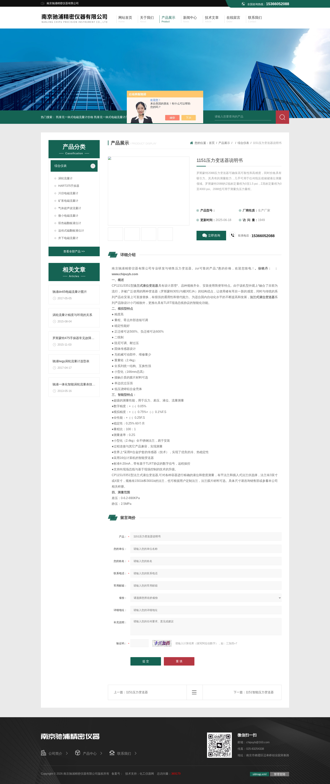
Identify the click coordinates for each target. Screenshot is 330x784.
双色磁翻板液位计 (69, 223)
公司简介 (55, 753)
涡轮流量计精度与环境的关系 (72, 315)
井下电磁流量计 (68, 238)
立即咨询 (214, 235)
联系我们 (124, 753)
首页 (212, 142)
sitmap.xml (259, 774)
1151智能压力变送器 (260, 692)
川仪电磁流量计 (68, 193)
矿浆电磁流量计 (68, 200)
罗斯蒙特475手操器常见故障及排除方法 (80, 338)
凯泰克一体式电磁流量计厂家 (112, 117)
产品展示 (224, 142)
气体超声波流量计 (69, 208)
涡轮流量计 (65, 178)
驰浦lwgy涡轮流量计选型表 (71, 361)
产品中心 (90, 753)
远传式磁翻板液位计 (71, 230)
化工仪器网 (147, 773)
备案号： (117, 773)
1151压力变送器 (137, 692)
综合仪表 (60, 165)
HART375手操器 (68, 185)
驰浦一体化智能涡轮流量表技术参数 (77, 384)
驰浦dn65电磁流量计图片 (70, 291)
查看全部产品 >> (74, 251)
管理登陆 (279, 774)
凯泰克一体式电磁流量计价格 (74, 117)
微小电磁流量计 (68, 215)
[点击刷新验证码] (161, 643)
